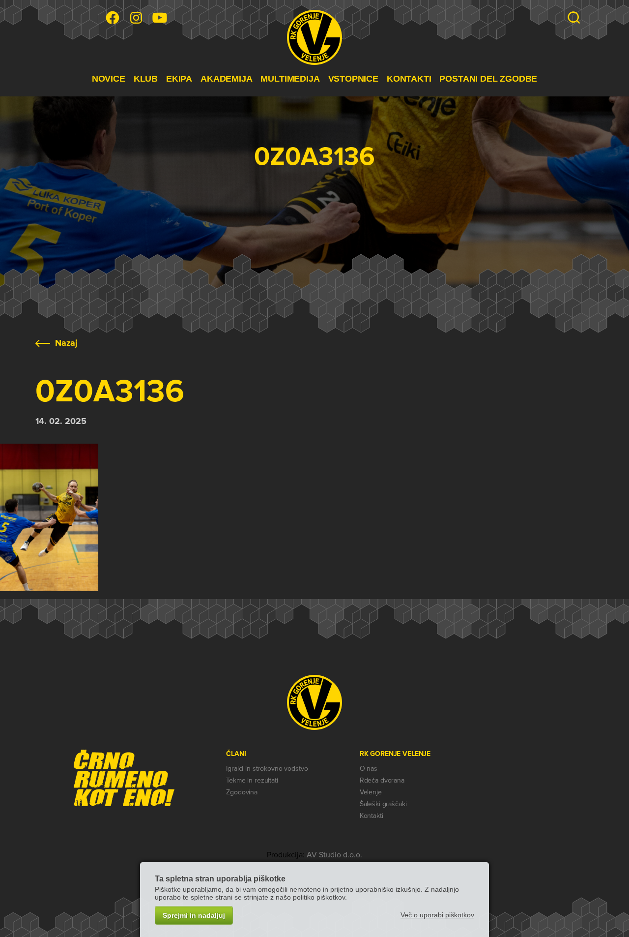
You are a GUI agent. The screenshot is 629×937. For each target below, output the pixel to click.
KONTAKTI (409, 79)
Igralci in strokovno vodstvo (267, 768)
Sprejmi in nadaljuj (194, 915)
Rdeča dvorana (382, 780)
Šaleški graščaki (383, 804)
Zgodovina (241, 792)
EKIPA (179, 79)
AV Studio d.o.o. (334, 855)
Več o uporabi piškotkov (437, 915)
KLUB (146, 79)
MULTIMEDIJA (289, 79)
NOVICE (108, 79)
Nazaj (66, 342)
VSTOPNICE (353, 79)
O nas (368, 768)
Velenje (371, 792)
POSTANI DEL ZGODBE (488, 79)
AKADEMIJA (226, 79)
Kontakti (371, 816)
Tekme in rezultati (252, 780)
